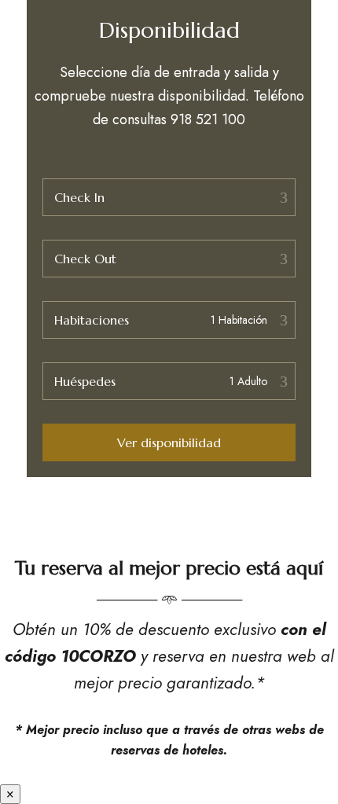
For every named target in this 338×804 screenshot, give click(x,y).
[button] (168, 442)
